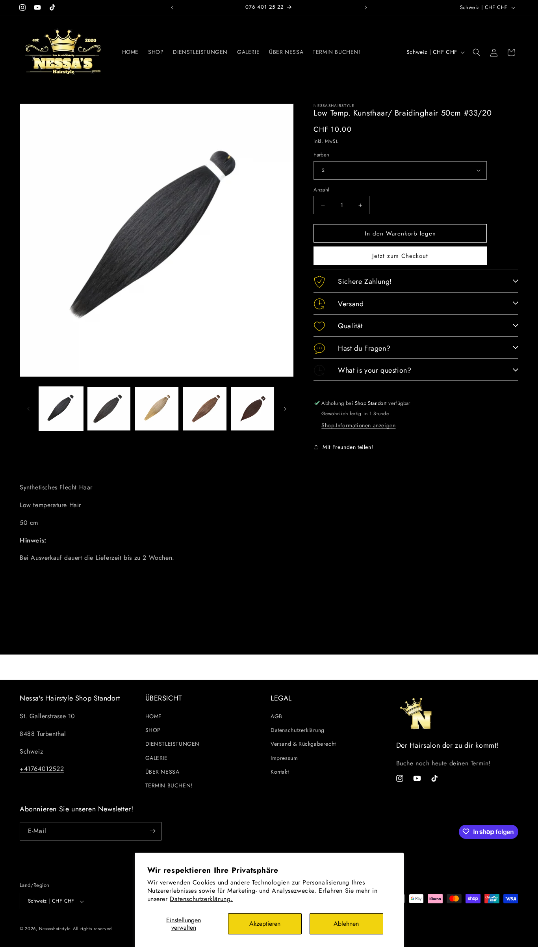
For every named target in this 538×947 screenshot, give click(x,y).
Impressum (284, 758)
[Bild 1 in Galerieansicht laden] (61, 409)
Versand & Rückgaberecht (303, 744)
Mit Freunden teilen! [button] (348, 447)
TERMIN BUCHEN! (169, 786)
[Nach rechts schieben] (285, 408)
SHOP (153, 730)
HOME (153, 717)
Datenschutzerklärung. (201, 898)
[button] (476, 52)
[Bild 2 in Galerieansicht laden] (109, 409)
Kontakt (280, 772)
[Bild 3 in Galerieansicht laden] (157, 409)
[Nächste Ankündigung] (366, 7)
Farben (321, 154)
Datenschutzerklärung (298, 730)
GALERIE (156, 758)
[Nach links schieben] (28, 408)
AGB (276, 717)
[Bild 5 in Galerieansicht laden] (253, 409)
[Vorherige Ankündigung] (172, 7)
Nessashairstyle (55, 929)
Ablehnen (346, 923)
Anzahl (321, 189)
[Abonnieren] (152, 831)
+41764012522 (42, 769)
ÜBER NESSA (162, 772)
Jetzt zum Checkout (400, 256)
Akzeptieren (264, 923)
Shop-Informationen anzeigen (358, 425)
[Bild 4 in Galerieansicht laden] (205, 409)
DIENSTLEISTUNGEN (172, 744)
